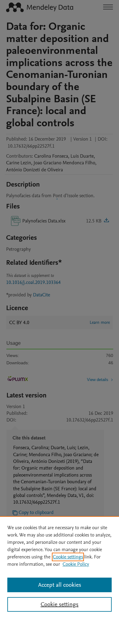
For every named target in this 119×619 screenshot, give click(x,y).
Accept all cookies (59, 585)
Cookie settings (68, 557)
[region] (59, 567)
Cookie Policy (76, 564)
